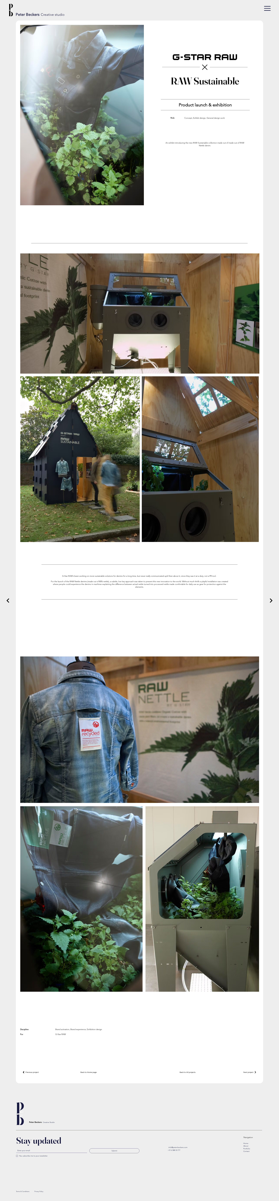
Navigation (248, 1137)
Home (245, 1143)
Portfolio (246, 1149)
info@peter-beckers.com (177, 1147)
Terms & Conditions (22, 1191)
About (245, 1146)
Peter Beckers (27, 14)
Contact (246, 1151)
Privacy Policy (38, 1191)
